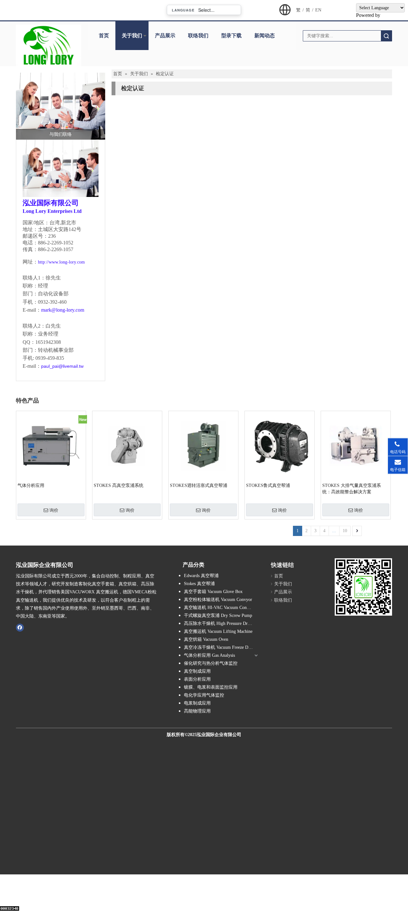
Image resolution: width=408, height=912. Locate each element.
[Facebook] (20, 627)
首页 (104, 35)
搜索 (386, 36)
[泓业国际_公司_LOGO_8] (48, 45)
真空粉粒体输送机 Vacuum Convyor (218, 599)
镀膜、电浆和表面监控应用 (210, 687)
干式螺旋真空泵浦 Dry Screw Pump (218, 615)
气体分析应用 (31, 485)
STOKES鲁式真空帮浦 (268, 485)
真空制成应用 (197, 671)
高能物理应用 (197, 711)
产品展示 (165, 35)
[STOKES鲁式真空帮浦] (279, 445)
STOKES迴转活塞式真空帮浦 (198, 485)
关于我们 (132, 35)
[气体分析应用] (51, 445)
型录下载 (231, 35)
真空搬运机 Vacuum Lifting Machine (218, 631)
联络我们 (198, 35)
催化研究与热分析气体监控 (210, 663)
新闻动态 (264, 35)
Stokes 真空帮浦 (199, 583)
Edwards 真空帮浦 (201, 575)
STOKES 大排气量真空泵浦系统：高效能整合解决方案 (351, 488)
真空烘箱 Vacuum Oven (206, 639)
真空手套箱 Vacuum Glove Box (213, 591)
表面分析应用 (197, 679)
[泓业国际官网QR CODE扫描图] (363, 587)
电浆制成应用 (197, 703)
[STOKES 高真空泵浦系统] (127, 445)
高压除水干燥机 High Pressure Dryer (218, 623)
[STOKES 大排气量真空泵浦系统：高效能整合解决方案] (355, 445)
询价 (53, 510)
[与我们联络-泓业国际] (60, 106)
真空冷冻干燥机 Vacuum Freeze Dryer (220, 647)
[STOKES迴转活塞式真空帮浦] (203, 445)
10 (345, 530)
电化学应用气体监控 (204, 695)
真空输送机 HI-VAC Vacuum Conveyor (220, 607)
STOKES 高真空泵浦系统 (118, 485)
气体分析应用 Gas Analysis (209, 655)
